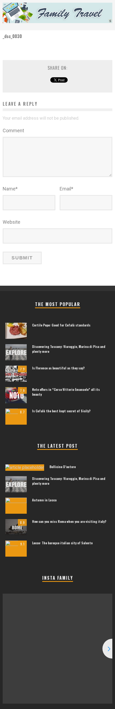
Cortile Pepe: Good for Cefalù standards (61, 325)
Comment (13, 130)
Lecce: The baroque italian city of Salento (62, 543)
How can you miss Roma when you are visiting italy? (69, 521)
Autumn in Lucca (44, 500)
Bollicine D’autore (62, 466)
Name (10, 189)
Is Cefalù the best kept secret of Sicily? (61, 411)
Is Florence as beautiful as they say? (58, 368)
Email (66, 189)
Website (11, 222)
